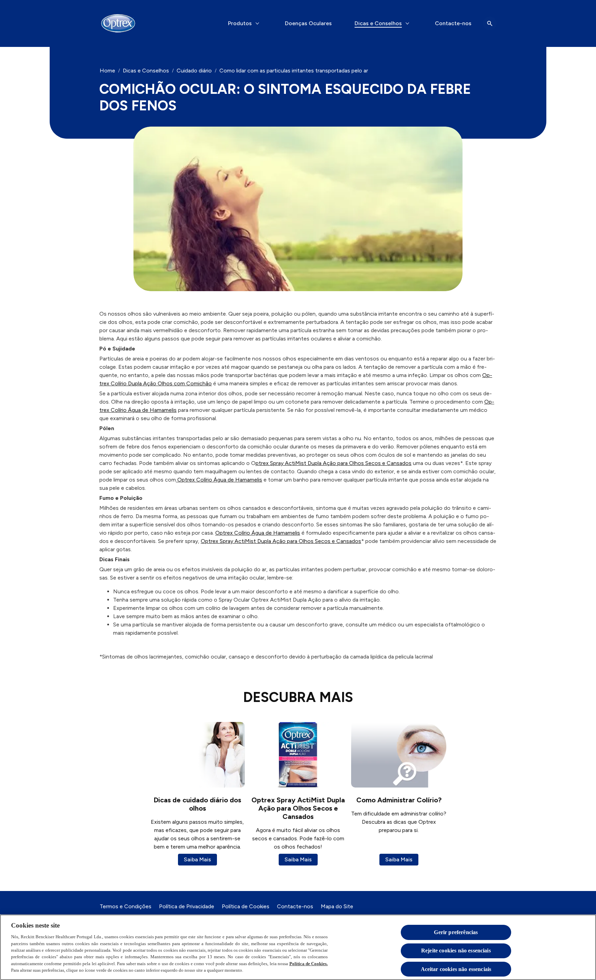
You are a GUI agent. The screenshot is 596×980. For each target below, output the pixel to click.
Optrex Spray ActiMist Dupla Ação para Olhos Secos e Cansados (281, 541)
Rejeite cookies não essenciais (456, 951)
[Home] (118, 23)
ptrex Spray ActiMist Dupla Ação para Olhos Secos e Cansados (333, 463)
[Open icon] (490, 23)
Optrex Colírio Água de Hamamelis (219, 479)
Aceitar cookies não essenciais (456, 969)
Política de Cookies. (308, 963)
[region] (298, 947)
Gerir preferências (456, 932)
